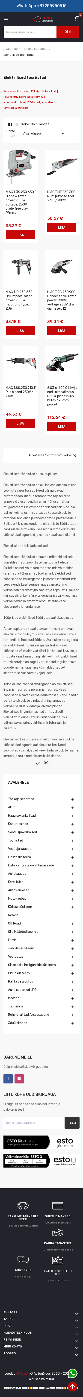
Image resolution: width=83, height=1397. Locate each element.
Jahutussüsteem (21, 948)
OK (41, 763)
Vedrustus (15, 957)
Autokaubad (17, 874)
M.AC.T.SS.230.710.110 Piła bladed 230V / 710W (21, 392)
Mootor (13, 998)
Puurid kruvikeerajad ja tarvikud (24, 96)
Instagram (19, 1078)
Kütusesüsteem (20, 907)
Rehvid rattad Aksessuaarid (28, 1015)
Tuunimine (16, 1006)
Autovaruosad (18, 890)
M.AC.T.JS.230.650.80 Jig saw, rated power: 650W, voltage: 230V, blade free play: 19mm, (21, 202)
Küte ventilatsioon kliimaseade (31, 865)
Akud (11, 807)
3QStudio (23, 1374)
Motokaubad (17, 899)
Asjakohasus (44, 133)
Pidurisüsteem (19, 973)
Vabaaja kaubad (19, 849)
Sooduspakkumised (22, 832)
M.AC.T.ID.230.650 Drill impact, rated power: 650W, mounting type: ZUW (19, 300)
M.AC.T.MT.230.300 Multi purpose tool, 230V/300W (61, 196)
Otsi (68, 32)
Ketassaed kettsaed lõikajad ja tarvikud (29, 91)
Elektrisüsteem (19, 857)
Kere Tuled (16, 882)
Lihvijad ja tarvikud (16, 107)
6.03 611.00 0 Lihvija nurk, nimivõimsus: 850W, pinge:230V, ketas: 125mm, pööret (62, 396)
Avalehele (18, 783)
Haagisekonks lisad (22, 816)
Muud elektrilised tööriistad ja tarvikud (29, 102)
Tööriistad (15, 840)
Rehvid (13, 915)
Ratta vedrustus (20, 981)
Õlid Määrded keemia (23, 932)
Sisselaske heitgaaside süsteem (32, 965)
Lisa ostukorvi (20, 236)
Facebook (8, 1078)
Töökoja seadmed (21, 799)
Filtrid (12, 940)
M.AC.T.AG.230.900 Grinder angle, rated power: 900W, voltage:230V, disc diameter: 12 (62, 300)
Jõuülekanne (17, 1023)
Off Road (14, 923)
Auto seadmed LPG (22, 990)
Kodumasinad (18, 824)
